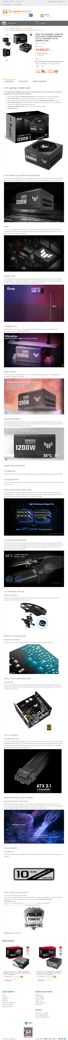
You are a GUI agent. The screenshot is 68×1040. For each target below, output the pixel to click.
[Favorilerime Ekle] (37, 66)
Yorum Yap (39, 46)
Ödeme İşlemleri (39, 997)
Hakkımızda (38, 995)
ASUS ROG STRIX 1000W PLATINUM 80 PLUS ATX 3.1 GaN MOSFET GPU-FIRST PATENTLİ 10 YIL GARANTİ (49, 973)
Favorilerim (5, 1001)
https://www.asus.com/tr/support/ (15, 905)
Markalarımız (38, 1004)
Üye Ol (4, 995)
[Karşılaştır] (43, 66)
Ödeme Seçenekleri (40, 81)
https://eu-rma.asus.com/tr (30, 903)
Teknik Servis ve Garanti (41, 1013)
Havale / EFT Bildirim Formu (42, 1017)
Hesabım (4, 997)
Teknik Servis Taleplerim (8, 1002)
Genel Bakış (9, 81)
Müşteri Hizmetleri (7, 4)
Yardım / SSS (19, 1)
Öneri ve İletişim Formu (41, 1015)
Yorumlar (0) (23, 81)
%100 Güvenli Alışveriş (8, 1)
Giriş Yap (62, 1)
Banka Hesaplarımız (40, 1002)
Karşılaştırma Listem (7, 1006)
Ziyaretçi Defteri (18, 4)
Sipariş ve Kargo (39, 999)
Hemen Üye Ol (53, 1)
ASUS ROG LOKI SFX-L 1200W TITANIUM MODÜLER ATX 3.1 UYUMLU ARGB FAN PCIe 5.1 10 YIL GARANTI (17, 973)
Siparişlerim (5, 999)
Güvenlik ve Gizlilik (7, 1004)
